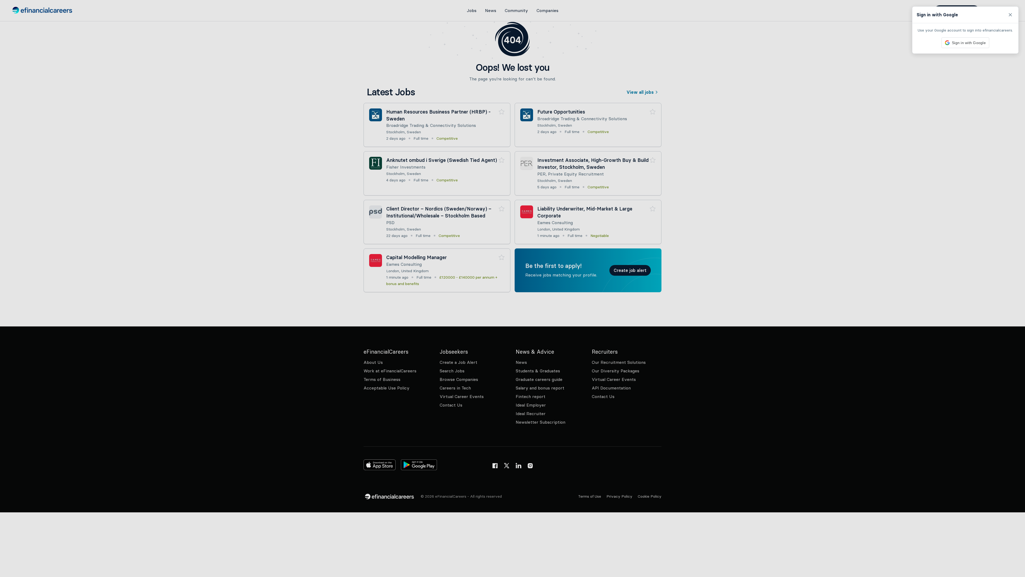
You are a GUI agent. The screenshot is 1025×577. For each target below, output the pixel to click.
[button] (512, 288)
